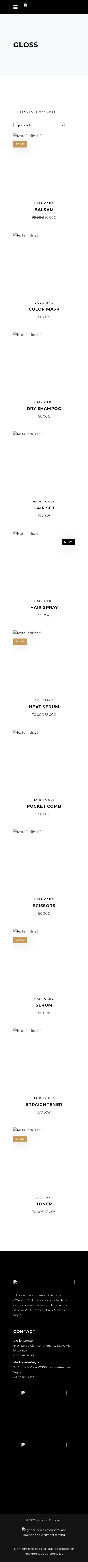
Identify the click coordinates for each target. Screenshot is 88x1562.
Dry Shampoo (44, 408)
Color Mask (44, 309)
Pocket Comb (44, 806)
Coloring (44, 302)
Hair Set (44, 508)
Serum (44, 1005)
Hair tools (44, 501)
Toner (44, 1204)
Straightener (44, 1104)
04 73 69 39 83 (23, 1355)
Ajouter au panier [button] (44, 217)
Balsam (44, 209)
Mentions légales (26, 1549)
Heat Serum (44, 706)
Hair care (44, 203)
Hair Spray (44, 607)
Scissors (44, 905)
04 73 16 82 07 (23, 1377)
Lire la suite (44, 1013)
